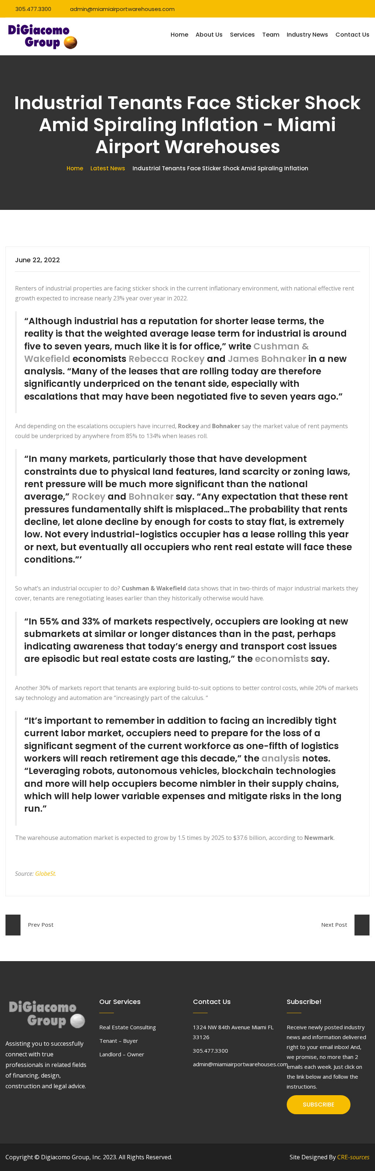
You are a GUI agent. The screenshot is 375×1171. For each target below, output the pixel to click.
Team (270, 34)
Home (179, 34)
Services (242, 34)
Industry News (307, 34)
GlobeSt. (45, 874)
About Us (209, 34)
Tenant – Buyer (118, 1040)
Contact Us (352, 34)
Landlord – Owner (121, 1054)
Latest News (107, 168)
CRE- (353, 1157)
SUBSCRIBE (318, 1104)
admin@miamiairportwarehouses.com (122, 9)
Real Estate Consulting (127, 1027)
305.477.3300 (33, 9)
